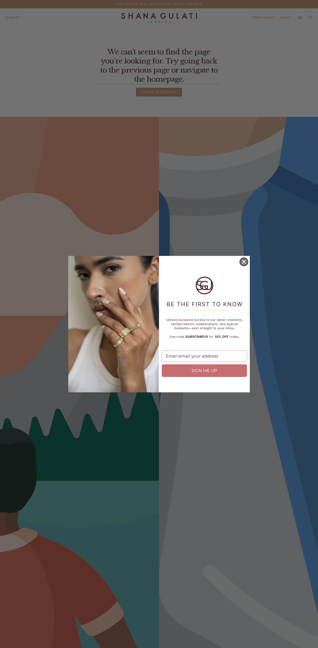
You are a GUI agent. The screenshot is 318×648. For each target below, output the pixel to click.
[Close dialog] (244, 262)
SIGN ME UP (204, 370)
